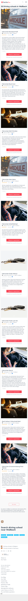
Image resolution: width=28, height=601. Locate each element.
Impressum (3, 568)
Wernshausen (4, 537)
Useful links (4, 581)
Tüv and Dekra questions (8, 592)
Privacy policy (4, 572)
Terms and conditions (5, 569)
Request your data (5, 566)
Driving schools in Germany (10, 548)
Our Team (3, 559)
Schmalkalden (10, 535)
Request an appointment (14, 54)
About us (3, 558)
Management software (7, 588)
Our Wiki (3, 579)
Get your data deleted (5, 565)
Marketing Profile (5, 584)
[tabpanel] (14, 19)
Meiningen (3, 535)
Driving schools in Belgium (10, 546)
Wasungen (22, 535)
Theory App (4, 586)
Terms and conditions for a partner (8, 571)
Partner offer (4, 583)
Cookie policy (3, 574)
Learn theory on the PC (7, 590)
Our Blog (3, 577)
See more (14, 504)
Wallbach (16, 535)
